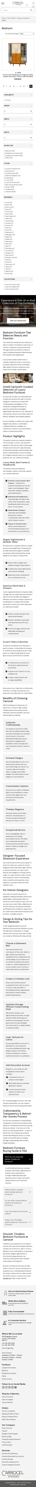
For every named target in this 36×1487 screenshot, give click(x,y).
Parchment (9, 248)
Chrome (8, 212)
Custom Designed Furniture (11, 1465)
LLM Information (7, 1445)
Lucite (8, 230)
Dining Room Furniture (13, 153)
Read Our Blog (6, 1436)
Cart (33, 3)
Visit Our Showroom (18, 320)
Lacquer (8, 223)
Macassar (9, 232)
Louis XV (8, 180)
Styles (7, 163)
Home (4, 18)
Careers (4, 1431)
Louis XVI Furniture (11, 182)
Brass (7, 205)
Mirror (7, 244)
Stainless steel (10, 257)
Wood (8, 273)
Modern (8, 187)
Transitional (9, 191)
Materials (8, 197)
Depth (6, 132)
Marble (8, 239)
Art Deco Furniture (11, 169)
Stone (8, 262)
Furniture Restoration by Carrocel (13, 1456)
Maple (8, 237)
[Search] (31, 10)
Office (8, 158)
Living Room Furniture (12, 155)
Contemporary (10, 173)
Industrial (8, 178)
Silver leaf (9, 255)
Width (6, 119)
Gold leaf (8, 221)
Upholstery (9, 264)
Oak (7, 246)
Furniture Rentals (7, 1459)
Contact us (7, 1278)
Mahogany (9, 234)
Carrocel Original (11, 287)
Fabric (8, 214)
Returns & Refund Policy (10, 1417)
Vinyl (7, 269)
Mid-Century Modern (12, 185)
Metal (7, 241)
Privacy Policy (6, 1442)
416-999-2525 (10, 1343)
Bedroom (9, 151)
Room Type (8, 145)
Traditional (9, 189)
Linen (7, 228)
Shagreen (9, 253)
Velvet (8, 267)
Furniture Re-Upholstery (10, 1454)
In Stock (8, 100)
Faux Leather (10, 216)
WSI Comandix (21, 1484)
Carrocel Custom (11, 284)
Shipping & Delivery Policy (10, 1414)
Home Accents (7, 1379)
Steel (7, 260)
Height (7, 106)
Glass (7, 218)
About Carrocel (7, 1428)
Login (33, 6)
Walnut (8, 271)
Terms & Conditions (8, 1411)
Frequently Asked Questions (11, 1439)
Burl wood (9, 207)
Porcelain (8, 250)
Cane (7, 209)
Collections (9, 279)
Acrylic (8, 202)
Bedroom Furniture (23, 18)
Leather (8, 225)
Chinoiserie (9, 171)
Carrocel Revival (11, 289)
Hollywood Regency (12, 175)
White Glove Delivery (9, 1419)
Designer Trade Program (10, 1434)
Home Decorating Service (10, 1462)
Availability (9, 95)
